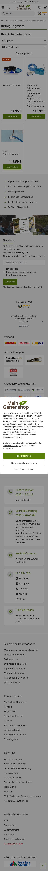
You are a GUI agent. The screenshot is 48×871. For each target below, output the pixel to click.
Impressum (29, 469)
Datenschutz (19, 469)
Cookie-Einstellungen (12, 445)
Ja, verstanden (24, 455)
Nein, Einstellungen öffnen (24, 463)
